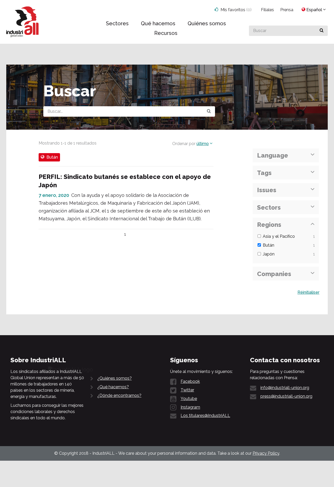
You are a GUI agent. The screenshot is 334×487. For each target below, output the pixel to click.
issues (266, 190)
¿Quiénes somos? (114, 378)
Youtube (189, 398)
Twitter (187, 390)
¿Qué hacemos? (113, 386)
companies (274, 274)
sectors (269, 207)
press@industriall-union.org (286, 396)
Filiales (267, 9)
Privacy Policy (266, 453)
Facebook (190, 381)
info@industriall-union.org (284, 387)
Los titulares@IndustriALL (205, 415)
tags (264, 173)
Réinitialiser (308, 292)
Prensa (286, 9)
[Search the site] (209, 111)
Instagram (190, 407)
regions (269, 224)
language (272, 155)
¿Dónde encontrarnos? (119, 395)
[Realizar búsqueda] (322, 31)
